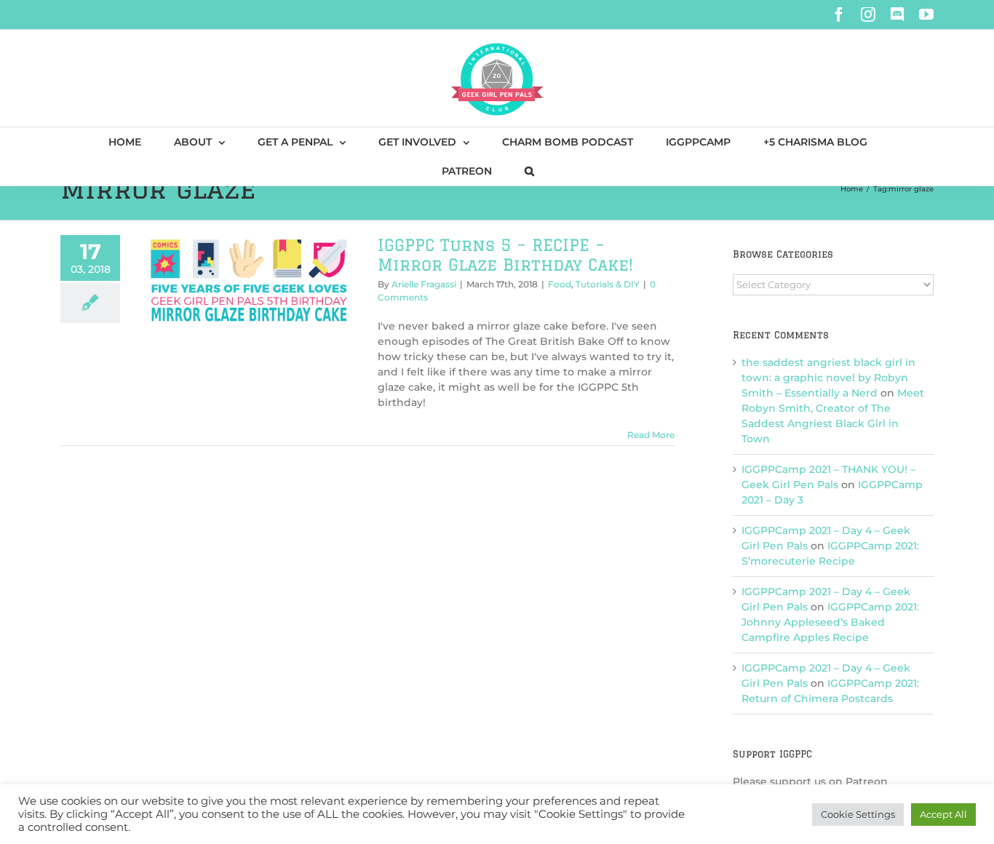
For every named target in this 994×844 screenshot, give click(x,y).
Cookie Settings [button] (858, 814)
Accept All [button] (943, 814)
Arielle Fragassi (423, 284)
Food (559, 284)
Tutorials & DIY (608, 284)
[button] (529, 171)
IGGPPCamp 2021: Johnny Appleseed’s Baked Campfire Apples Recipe (830, 622)
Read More (651, 434)
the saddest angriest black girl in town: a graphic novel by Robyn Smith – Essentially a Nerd (828, 377)
